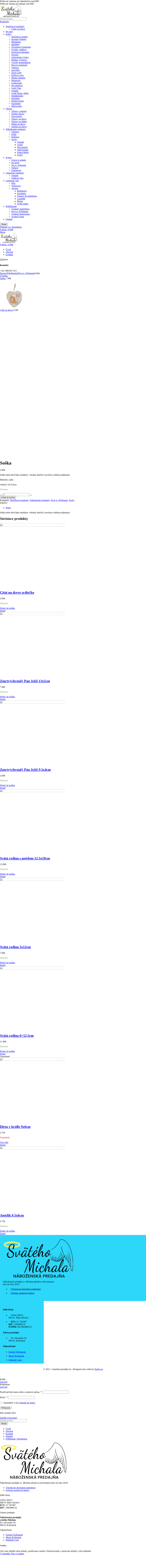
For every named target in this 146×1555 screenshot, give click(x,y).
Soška (3, 278)
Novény (15, 55)
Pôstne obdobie (18, 78)
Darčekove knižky (19, 37)
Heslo (4, 1397)
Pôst (13, 183)
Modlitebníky (17, 96)
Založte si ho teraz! (8, 1418)
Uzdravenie (16, 83)
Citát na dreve (6, 310)
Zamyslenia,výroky (20, 57)
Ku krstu (15, 162)
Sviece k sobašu (18, 160)
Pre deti (9, 31)
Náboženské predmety (16, 129)
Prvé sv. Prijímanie (19, 211)
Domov (3, 273)
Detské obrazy (17, 114)
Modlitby (15, 44)
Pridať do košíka (8, 497)
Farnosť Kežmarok (14, 1535)
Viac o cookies (17, 1553)
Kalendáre (16, 103)
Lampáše (21, 198)
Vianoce (15, 67)
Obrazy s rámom (18, 111)
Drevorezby (16, 116)
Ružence (15, 137)
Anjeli (20, 144)
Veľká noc (16, 186)
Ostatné (14, 91)
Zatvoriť (4, 1382)
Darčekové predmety (15, 26)
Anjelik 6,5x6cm (12, 1215)
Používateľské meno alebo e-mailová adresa (21, 1392)
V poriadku (5, 1553)
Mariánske (16, 42)
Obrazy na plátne (19, 121)
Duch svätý (16, 73)
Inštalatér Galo (12, 1540)
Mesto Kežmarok (13, 1537)
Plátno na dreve (18, 124)
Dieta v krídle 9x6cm (15, 1126)
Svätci (20, 155)
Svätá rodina (22, 204)
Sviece (9, 157)
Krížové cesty (17, 75)
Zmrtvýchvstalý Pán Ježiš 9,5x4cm (25, 769)
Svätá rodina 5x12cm (15, 947)
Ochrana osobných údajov (17, 1490)
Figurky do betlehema (27, 196)
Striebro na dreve (19, 126)
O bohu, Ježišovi (19, 49)
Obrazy (9, 108)
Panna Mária (23, 152)
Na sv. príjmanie (18, 165)
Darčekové (16, 170)
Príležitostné (11, 206)
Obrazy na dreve (18, 119)
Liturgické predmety (15, 173)
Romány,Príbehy (19, 39)
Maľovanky (16, 106)
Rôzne (20, 201)
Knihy (8, 34)
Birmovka (15, 80)
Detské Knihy (17, 101)
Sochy (14, 139)
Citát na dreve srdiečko (17, 592)
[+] (31, 495)
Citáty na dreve (18, 29)
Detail (2, 611)
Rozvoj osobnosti (19, 65)
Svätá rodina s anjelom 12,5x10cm (25, 858)
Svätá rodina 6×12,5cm (17, 1035)
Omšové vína (17, 178)
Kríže (13, 134)
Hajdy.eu (99, 1369)
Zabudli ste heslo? (27, 1403)
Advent (14, 188)
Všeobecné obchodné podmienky (21, 1487)
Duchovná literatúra (20, 52)
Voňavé (14, 168)
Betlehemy (22, 191)
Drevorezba (22, 147)
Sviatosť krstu (17, 216)
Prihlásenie (5, 1408)
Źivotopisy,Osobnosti (21, 47)
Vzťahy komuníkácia (21, 62)
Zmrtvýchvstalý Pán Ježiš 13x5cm (25, 681)
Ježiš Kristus (22, 150)
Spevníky (15, 70)
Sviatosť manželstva (20, 209)
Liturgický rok (12, 180)
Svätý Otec (16, 88)
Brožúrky (15, 98)
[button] (7, 608)
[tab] (76, 507)
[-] (1, 495)
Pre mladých (17, 85)
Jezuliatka (21, 193)
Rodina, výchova (19, 60)
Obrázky (15, 132)
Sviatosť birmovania (20, 214)
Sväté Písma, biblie (20, 93)
